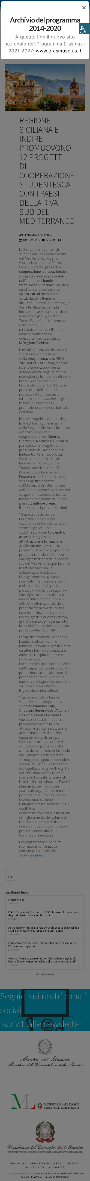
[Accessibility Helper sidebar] (84, 28)
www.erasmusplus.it (58, 51)
